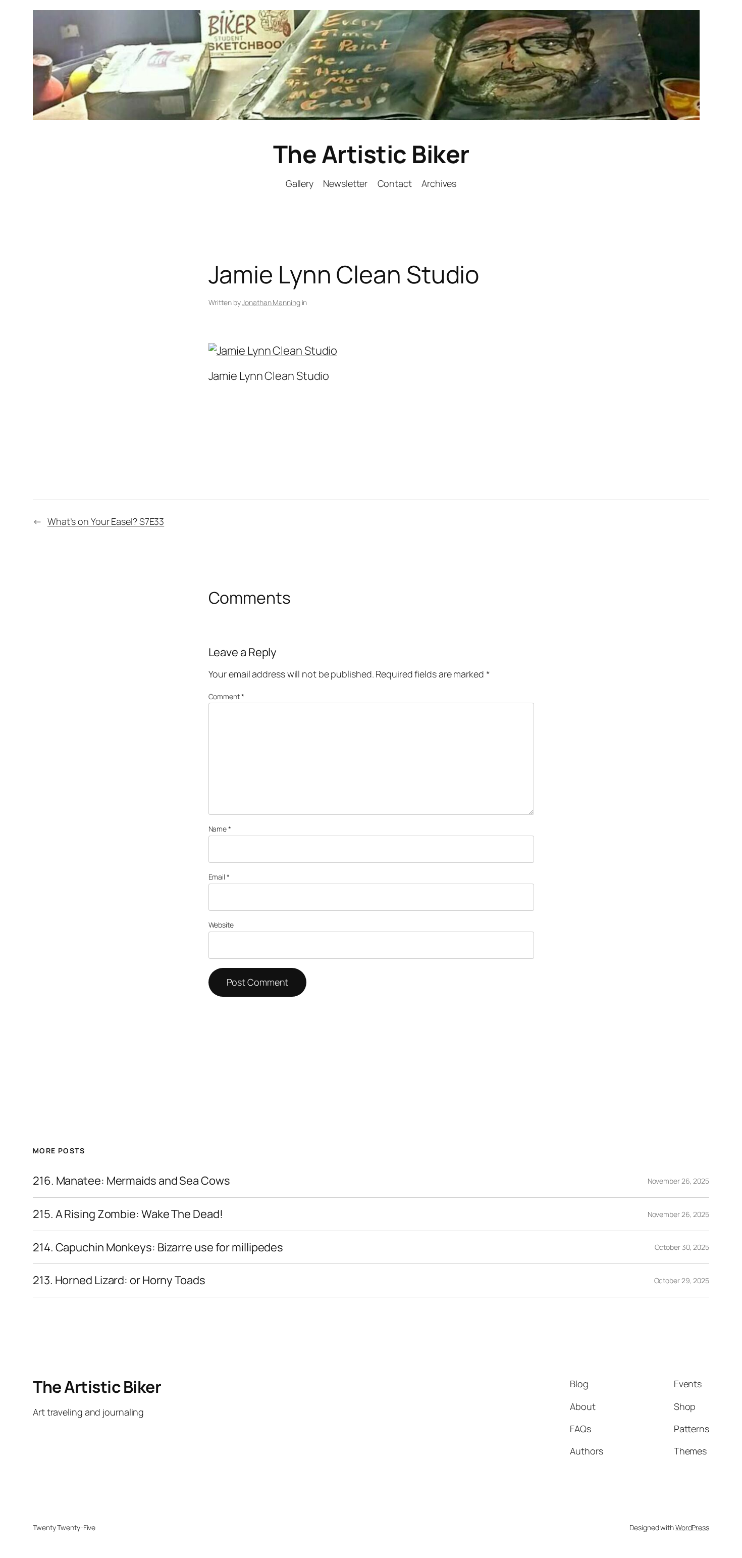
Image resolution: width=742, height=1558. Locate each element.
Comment (226, 696)
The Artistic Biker (371, 153)
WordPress (692, 1527)
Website (221, 925)
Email (219, 877)
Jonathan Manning (271, 302)
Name (219, 829)
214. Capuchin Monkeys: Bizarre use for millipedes (158, 1247)
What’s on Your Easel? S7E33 (105, 521)
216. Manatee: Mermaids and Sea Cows (131, 1181)
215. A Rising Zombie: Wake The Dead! (128, 1214)
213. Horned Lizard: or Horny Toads (119, 1280)
